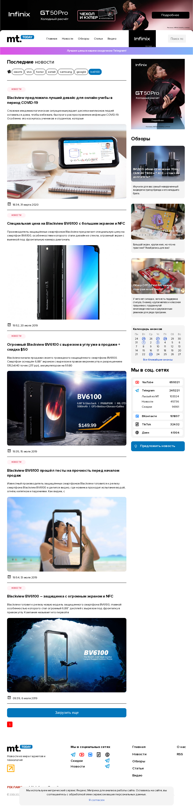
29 (172, 338)
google (81, 72)
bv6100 (95, 72)
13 (179, 346)
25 (143, 338)
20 (179, 350)
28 (165, 338)
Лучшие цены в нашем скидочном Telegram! (96, 51)
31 (136, 342)
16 (151, 350)
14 (136, 350)
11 (165, 346)
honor (40, 72)
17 (158, 350)
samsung (66, 72)
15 (143, 350)
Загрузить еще (67, 713)
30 (179, 338)
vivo (29, 72)
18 (165, 350)
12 (172, 346)
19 (172, 350)
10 (158, 346)
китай (51, 72)
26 (150, 338)
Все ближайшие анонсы (158, 359)
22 (143, 354)
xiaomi (18, 72)
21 (136, 354)
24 (136, 338)
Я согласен (97, 800)
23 (151, 354)
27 (158, 338)
